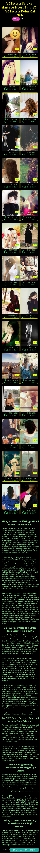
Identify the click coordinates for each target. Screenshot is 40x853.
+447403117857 (12, 119)
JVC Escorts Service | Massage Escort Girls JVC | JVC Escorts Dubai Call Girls (20, 9)
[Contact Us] (26, 19)
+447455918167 (12, 54)
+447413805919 (12, 152)
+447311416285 (30, 54)
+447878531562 (30, 87)
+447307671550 (30, 119)
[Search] (22, 19)
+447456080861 (12, 87)
